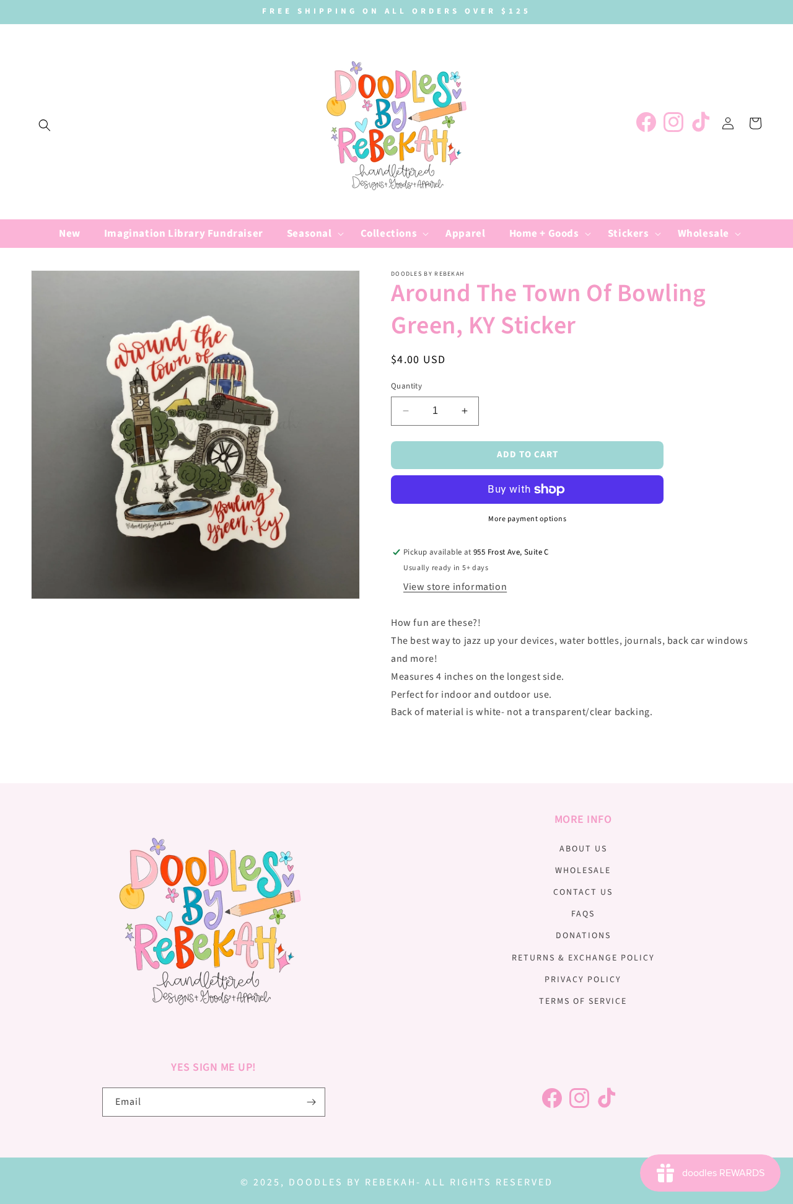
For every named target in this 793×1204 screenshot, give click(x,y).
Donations (583, 935)
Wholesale (583, 870)
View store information (455, 587)
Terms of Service (583, 1001)
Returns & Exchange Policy (583, 958)
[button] (44, 125)
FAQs (583, 914)
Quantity (406, 386)
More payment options (527, 519)
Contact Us (583, 892)
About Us (583, 849)
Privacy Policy (583, 979)
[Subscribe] (311, 1102)
